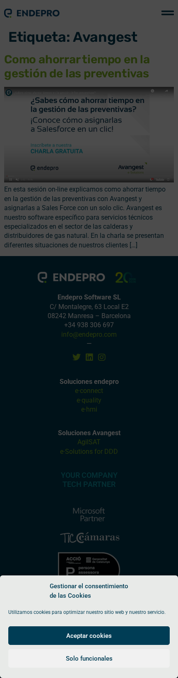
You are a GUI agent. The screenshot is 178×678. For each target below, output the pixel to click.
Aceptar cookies (89, 636)
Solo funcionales (89, 658)
